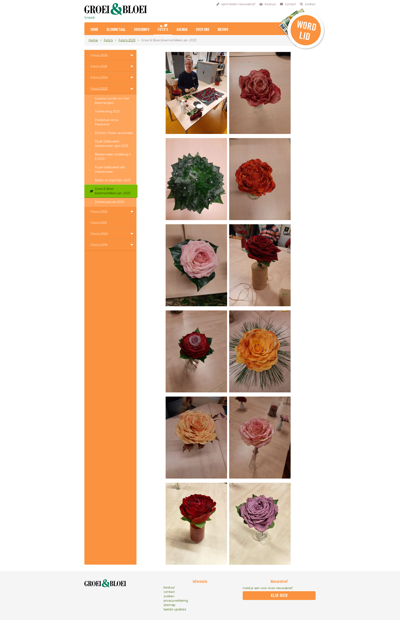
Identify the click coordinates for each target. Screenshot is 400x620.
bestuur (169, 587)
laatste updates (175, 609)
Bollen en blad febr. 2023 (113, 180)
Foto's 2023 (127, 40)
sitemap (169, 605)
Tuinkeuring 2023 (107, 111)
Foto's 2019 (99, 245)
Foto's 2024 (99, 77)
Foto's (163, 30)
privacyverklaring (176, 600)
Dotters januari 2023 (109, 202)
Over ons (202, 30)
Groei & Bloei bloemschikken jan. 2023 (112, 191)
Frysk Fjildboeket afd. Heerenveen (110, 169)
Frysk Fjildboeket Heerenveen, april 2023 (111, 144)
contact (169, 592)
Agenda (182, 30)
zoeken (169, 596)
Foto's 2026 (99, 55)
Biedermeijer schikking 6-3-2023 (113, 156)
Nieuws (223, 30)
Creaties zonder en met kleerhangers (112, 101)
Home (94, 30)
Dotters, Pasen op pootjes (114, 133)
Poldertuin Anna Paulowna (106, 122)
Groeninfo (141, 30)
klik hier (279, 595)
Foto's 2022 (99, 212)
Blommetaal (116, 30)
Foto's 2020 (99, 234)
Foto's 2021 (99, 223)
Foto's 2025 (99, 66)
